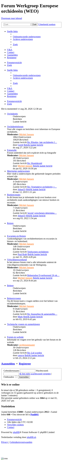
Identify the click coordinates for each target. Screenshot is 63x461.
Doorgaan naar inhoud (11, 18)
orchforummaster (27, 345)
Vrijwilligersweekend (17, 259)
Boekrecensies (13, 194)
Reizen (10, 223)
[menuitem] (27, 36)
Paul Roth (22, 254)
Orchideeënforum (15, 126)
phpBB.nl (31, 437)
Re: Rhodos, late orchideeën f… (42, 142)
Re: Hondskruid (34, 163)
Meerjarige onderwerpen (18, 171)
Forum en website (15, 337)
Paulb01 (34, 414)
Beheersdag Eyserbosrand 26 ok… (43, 275)
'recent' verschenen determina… (42, 213)
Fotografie (12, 150)
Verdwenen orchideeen (37, 252)
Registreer (25, 363)
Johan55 (21, 189)
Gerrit (20, 145)
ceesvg (21, 355)
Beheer (10, 285)
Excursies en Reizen (16, 236)
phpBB (16, 432)
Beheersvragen (14, 298)
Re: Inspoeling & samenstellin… (42, 314)
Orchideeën (12, 114)
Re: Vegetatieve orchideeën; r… (42, 187)
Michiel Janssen (26, 134)
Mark (20, 316)
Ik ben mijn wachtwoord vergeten (35, 373)
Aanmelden (8, 363)
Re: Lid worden (34, 353)
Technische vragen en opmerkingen (23, 324)
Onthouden (9, 377)
